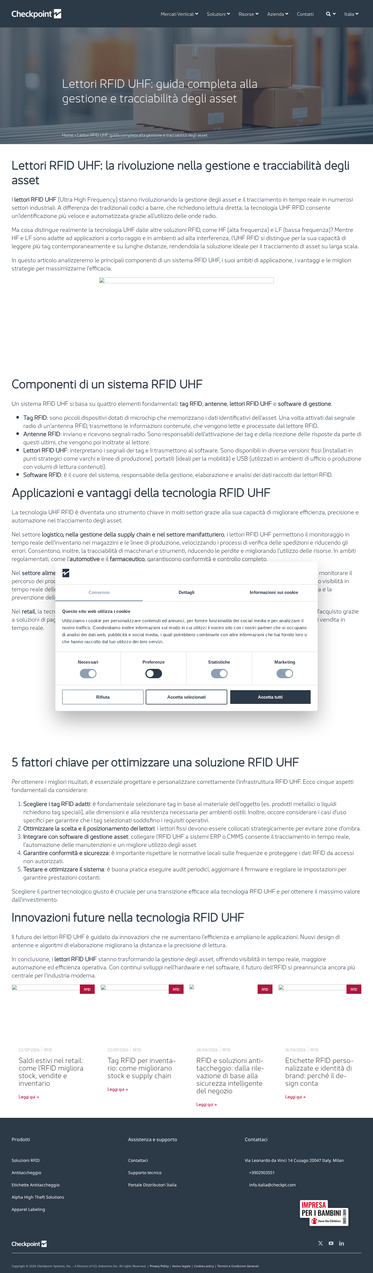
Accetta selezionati (186, 697)
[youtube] (331, 1243)
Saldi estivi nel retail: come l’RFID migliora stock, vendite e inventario (51, 1071)
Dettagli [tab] (187, 592)
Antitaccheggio (26, 1172)
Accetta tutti (270, 697)
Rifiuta (103, 697)
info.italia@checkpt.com (272, 1185)
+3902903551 (261, 1172)
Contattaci (138, 1160)
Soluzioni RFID (26, 1160)
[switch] (153, 673)
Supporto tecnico (144, 1172)
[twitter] (320, 1243)
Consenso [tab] (99, 592)
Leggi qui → (29, 1096)
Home (67, 134)
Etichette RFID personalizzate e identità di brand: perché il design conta (319, 1071)
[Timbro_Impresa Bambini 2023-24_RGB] (326, 1196)
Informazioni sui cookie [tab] (274, 592)
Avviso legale (181, 1266)
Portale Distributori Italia (152, 1185)
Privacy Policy (159, 1266)
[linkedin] (341, 1243)
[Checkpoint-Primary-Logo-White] (36, 12)
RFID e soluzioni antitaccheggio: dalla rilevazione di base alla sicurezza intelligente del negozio (230, 1074)
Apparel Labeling (28, 1209)
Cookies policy (226, 1266)
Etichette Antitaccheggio (35, 1185)
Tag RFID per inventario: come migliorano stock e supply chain (142, 1067)
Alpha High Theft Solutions (38, 1197)
